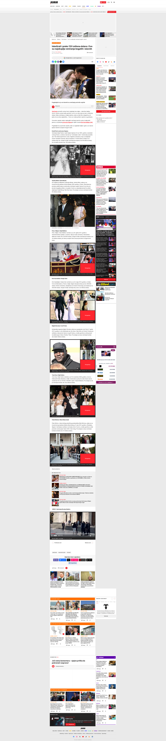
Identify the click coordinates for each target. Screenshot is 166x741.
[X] (103, 61)
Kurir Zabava (58, 52)
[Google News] (114, 61)
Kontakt (66, 733)
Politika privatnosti (89, 733)
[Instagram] (100, 61)
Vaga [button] (114, 601)
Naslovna (54, 39)
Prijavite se (71, 724)
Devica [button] (111, 601)
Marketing (62, 733)
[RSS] (111, 61)
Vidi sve (106, 279)
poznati (69, 552)
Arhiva (84, 733)
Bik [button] (99, 601)
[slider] (55, 535)
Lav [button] (108, 601)
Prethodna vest (57, 542)
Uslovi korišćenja (97, 733)
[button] (89, 53)
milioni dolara (62, 552)
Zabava (58, 39)
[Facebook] (97, 61)
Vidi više (106, 616)
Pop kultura (64, 39)
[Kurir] (54, 2)
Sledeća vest (88, 542)
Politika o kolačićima (78, 733)
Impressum (71, 733)
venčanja (54, 552)
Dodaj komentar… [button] (60, 666)
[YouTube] (106, 61)
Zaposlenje (104, 733)
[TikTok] (108, 61)
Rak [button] (106, 601)
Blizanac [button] (102, 601)
